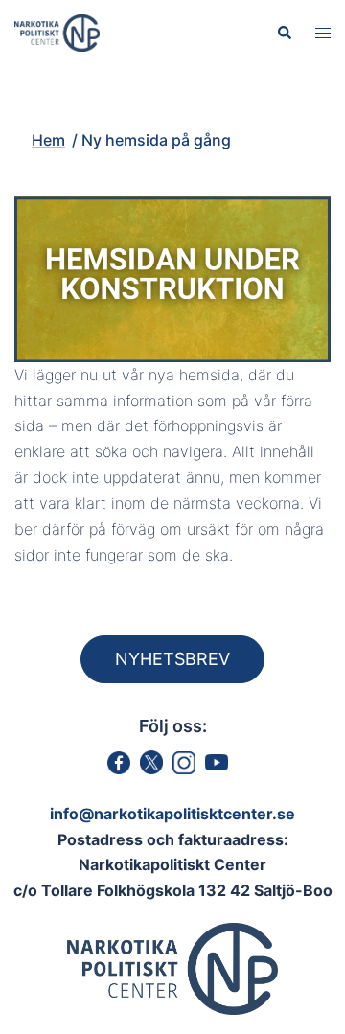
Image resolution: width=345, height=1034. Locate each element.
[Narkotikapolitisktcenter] (57, 31)
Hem (48, 139)
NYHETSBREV (172, 659)
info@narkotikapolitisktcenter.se (172, 813)
